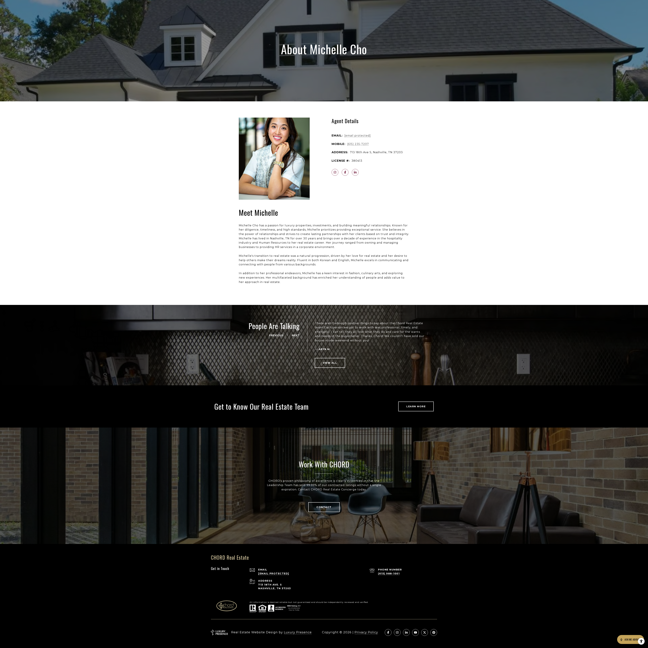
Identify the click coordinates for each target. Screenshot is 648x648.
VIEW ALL (330, 362)
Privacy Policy (366, 632)
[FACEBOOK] (345, 172)
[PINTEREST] (433, 632)
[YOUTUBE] (415, 632)
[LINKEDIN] (355, 172)
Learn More (416, 406)
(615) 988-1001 (389, 573)
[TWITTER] (424, 632)
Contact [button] (324, 507)
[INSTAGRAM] (335, 172)
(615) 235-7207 (358, 144)
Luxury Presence (298, 632)
